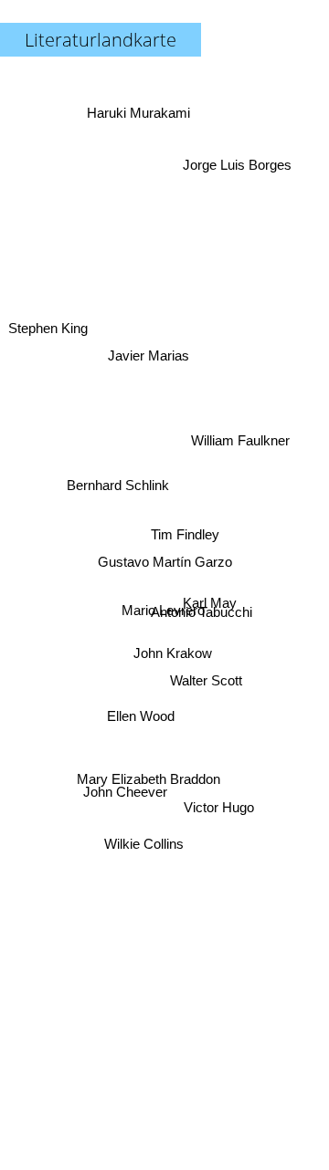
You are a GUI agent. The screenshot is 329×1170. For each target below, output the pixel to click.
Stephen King (49, 319)
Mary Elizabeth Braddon (147, 782)
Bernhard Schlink (119, 477)
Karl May (210, 615)
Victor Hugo (218, 812)
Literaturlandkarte (100, 39)
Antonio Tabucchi (202, 600)
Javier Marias (151, 350)
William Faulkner (239, 423)
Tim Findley (185, 532)
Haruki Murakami (139, 110)
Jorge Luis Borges (234, 155)
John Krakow (172, 656)
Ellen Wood (141, 723)
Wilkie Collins (146, 850)
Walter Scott (205, 693)
